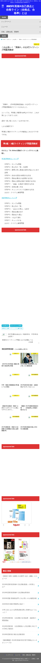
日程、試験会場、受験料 (10, 32)
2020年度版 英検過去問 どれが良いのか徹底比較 (19, 598)
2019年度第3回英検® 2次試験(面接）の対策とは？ (18, 585)
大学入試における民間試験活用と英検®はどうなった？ (19, 611)
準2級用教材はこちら (9, 159)
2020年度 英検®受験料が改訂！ (13, 604)
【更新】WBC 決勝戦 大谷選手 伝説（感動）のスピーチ (19, 577)
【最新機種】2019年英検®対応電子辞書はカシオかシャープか (19, 641)
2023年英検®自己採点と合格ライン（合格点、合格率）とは (20, 9)
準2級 (20, 328)
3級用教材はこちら (8, 198)
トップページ (6, 21)
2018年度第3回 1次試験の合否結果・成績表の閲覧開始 (19, 619)
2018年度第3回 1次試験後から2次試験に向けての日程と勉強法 (19, 627)
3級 (5, 328)
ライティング (12, 328)
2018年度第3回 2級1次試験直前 (13, 634)
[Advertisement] (20, 79)
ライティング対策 (17, 325)
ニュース (4, 27)
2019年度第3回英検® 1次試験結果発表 (16, 592)
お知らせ (6, 325)
